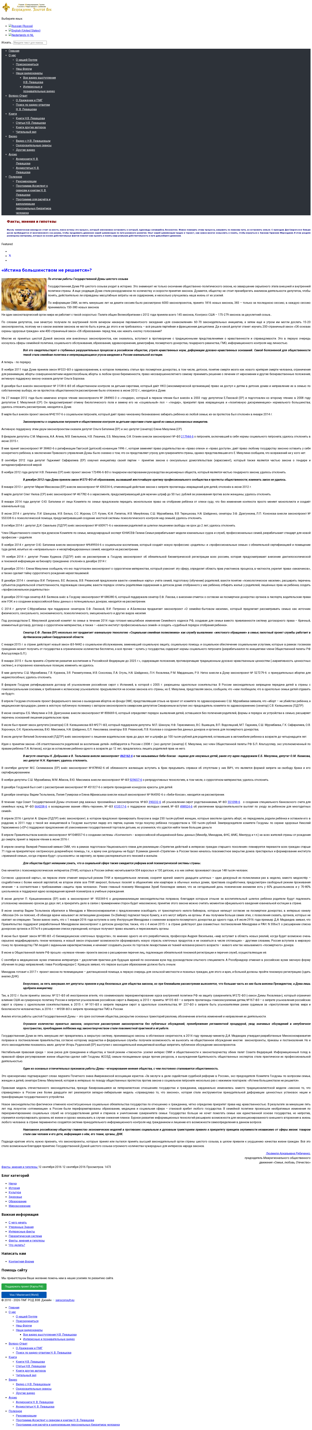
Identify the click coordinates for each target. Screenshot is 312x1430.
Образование (18, 1201)
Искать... (7, 42)
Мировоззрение (20, 1206)
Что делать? (17, 1245)
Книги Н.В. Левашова (30, 118)
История (14, 1188)
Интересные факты (22, 1231)
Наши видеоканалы (29, 73)
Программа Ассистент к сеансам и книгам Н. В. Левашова (32, 190)
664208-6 (41, 806)
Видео (13, 136)
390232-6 (155, 802)
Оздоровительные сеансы (34, 145)
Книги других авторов (31, 127)
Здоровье (15, 1197)
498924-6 (186, 806)
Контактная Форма (21, 1261)
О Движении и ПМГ (29, 100)
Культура (15, 1192)
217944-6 (187, 436)
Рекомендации (26, 181)
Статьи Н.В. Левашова (31, 123)
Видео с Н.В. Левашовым (33, 141)
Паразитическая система (25, 1236)
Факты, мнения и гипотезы (19, 1167)
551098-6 (234, 802)
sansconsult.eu (64, 1300)
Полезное (15, 177)
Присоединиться (27, 64)
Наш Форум (24, 69)
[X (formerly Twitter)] (10, 256)
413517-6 (120, 806)
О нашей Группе (26, 60)
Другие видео (25, 150)
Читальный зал (26, 132)
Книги (13, 114)
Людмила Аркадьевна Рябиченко (288, 1153)
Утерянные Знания (21, 1227)
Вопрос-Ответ (18, 95)
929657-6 (136, 780)
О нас (12, 55)
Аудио (13, 154)
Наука (13, 1183)
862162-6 (126, 756)
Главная (14, 51)
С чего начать (18, 1222)
